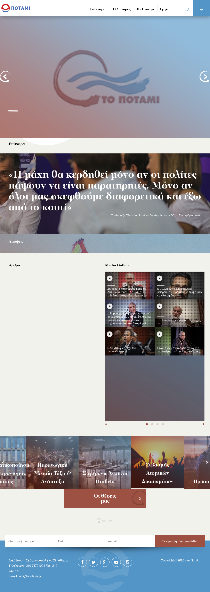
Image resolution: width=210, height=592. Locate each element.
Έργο (164, 9)
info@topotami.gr (29, 576)
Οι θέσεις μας (105, 499)
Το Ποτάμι (145, 9)
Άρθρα (14, 265)
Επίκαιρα (97, 9)
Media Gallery (117, 265)
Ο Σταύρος (122, 9)
